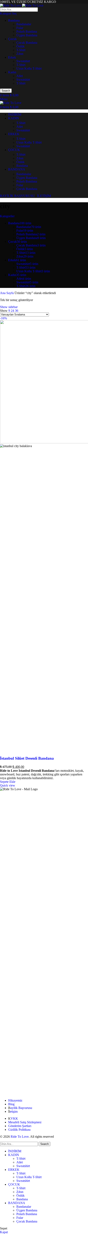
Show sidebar (9, 307)
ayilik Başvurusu (21, 1108)
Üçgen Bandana (26, 35)
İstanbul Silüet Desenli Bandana (27, 758)
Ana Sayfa (7, 293)
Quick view (7, 785)
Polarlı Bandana (26, 31)
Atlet (19, 76)
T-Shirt (20, 50)
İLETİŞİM (44, 196)
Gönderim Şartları (19, 1126)
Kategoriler (7, 216)
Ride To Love (20, 1136)
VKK (14, 1118)
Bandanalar (23, 24)
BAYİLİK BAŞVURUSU (17, 196)
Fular (19, 28)
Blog (11, 1104)
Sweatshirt (23, 61)
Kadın (12, 72)
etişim (14, 1111)
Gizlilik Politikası (19, 1129)
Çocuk (12, 39)
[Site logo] (11, 5)
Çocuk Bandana (26, 42)
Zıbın (19, 53)
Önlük (20, 46)
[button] (7, 781)
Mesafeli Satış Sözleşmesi (24, 1122)
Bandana (14, 20)
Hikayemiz (15, 1100)
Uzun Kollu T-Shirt (29, 68)
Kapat (4, 1232)
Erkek (12, 57)
